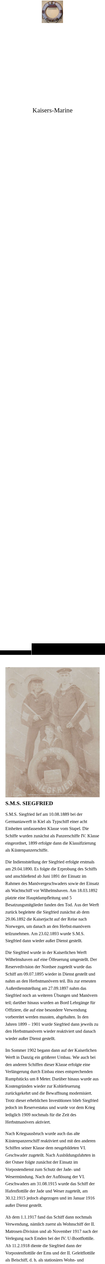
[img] (52, 338)
